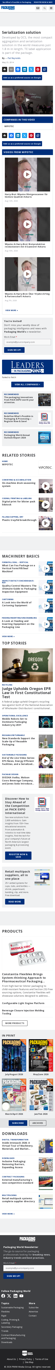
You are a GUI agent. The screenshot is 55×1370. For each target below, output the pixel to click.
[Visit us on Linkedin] (15, 1295)
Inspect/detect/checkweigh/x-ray (18, 582)
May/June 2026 (40, 1074)
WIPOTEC (9, 126)
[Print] (4, 69)
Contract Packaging (13, 1176)
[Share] (17, 69)
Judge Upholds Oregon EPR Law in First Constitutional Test (26, 693)
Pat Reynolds (14, 58)
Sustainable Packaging (14, 755)
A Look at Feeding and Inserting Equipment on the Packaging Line (18, 624)
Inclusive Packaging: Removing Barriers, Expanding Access (14, 1164)
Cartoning (8, 599)
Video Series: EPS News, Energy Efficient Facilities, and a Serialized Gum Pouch (18, 761)
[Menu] (51, 7)
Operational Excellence (15, 715)
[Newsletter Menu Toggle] (37, 7)
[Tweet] (31, 69)
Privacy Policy (25, 1359)
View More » (8, 636)
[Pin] (37, 69)
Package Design (10, 774)
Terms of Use (41, 1359)
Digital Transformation (15, 1139)
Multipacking (9, 1195)
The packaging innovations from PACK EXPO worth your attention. (19, 400)
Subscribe (18, 1123)
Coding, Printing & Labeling (17, 498)
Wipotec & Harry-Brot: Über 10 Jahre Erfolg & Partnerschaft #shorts (27, 295)
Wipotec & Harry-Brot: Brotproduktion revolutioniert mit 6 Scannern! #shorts (25, 245)
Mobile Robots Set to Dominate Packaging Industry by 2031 (14, 721)
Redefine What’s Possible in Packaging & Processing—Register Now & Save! (18, 419)
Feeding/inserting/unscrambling (19, 618)
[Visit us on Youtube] (21, 1295)
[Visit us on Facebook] (3, 1295)
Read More (15, 901)
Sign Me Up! (14, 350)
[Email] (11, 69)
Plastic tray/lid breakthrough (19, 520)
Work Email (10, 337)
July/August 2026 (14, 1074)
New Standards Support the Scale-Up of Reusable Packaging (18, 741)
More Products (14, 1023)
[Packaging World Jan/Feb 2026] (41, 1095)
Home (5, 461)
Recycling (7, 685)
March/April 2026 (14, 1114)
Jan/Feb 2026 (41, 1114)
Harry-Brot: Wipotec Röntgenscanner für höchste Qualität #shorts (26, 195)
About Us (11, 1359)
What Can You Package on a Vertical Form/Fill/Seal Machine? (18, 568)
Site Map (29, 1362)
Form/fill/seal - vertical (15, 562)
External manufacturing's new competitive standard (17, 1181)
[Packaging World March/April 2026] (14, 1095)
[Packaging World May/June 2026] (41, 1055)
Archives (37, 1123)
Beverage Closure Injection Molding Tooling (23, 1012)
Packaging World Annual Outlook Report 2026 (17, 436)
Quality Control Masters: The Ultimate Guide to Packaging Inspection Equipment (19, 588)
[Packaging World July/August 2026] (14, 1055)
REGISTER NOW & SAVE (18, 855)
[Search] (44, 7)
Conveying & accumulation (16, 480)
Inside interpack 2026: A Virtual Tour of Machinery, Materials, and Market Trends (17, 1146)
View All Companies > (27, 384)
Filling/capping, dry (12, 517)
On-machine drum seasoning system (18, 485)
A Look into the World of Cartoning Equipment (16, 604)
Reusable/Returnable (13, 735)
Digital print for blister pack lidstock (18, 503)
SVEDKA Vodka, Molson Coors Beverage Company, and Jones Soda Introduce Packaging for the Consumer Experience (19, 780)
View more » (11, 310)
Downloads (8, 1158)
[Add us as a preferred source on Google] (44, 69)
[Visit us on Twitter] (9, 1295)
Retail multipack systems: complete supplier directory (18, 1200)
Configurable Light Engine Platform (23, 1003)
